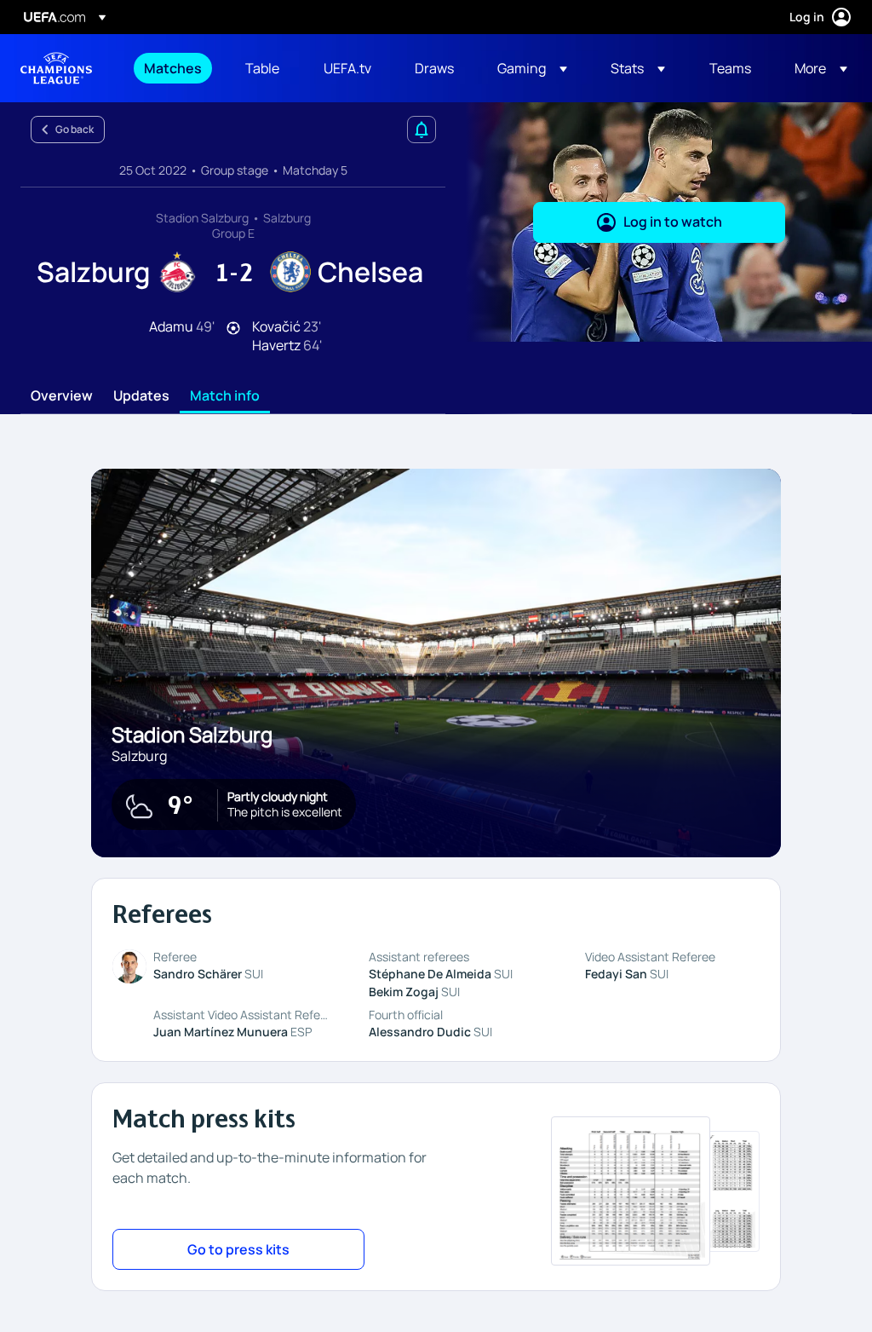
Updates (141, 396)
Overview (62, 396)
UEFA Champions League (56, 68)
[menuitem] (173, 68)
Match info (225, 396)
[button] (532, 68)
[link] (173, 68)
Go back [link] (74, 129)
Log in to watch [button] (672, 221)
